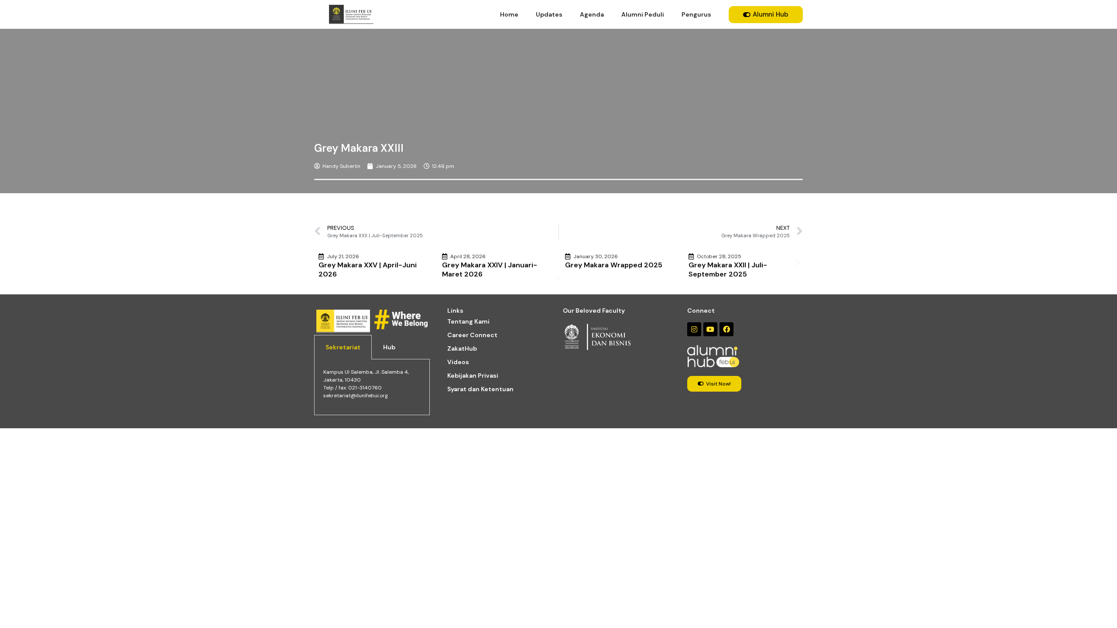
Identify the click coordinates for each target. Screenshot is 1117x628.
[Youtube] (710, 329)
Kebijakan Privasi (472, 375)
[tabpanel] (372, 387)
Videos (458, 362)
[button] (558, 278)
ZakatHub (462, 348)
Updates (549, 14)
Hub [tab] (389, 347)
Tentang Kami (468, 321)
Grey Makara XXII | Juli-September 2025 (728, 269)
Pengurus (696, 14)
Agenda (592, 14)
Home (509, 14)
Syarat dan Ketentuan (480, 389)
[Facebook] (726, 329)
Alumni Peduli (642, 14)
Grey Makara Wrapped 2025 (613, 265)
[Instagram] (694, 329)
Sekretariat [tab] (343, 347)
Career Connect (472, 335)
